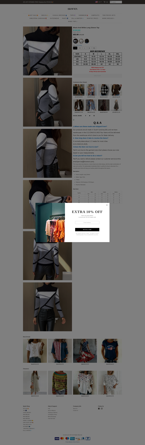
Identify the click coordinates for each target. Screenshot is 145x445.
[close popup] (107, 205)
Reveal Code (87, 229)
